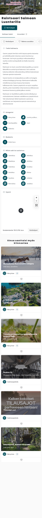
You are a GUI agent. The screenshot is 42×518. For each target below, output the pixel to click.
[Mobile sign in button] (39, 3)
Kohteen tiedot (7, 34)
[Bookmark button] (21, 279)
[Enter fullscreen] (36, 205)
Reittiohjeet (34, 230)
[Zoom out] (36, 200)
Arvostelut (22, 34)
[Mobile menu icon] (2, 3)
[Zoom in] (36, 197)
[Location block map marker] (21, 210)
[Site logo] (16, 3)
